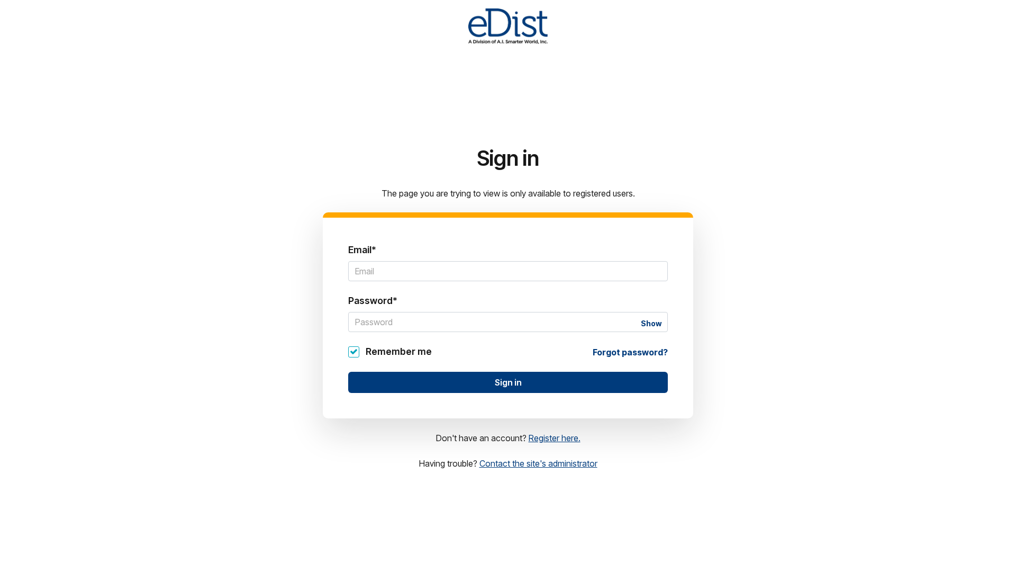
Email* (362, 249)
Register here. (554, 438)
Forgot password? (630, 352)
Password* (372, 300)
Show (651, 323)
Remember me (399, 351)
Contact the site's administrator (538, 463)
